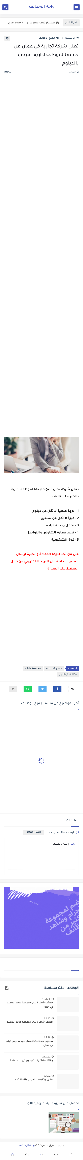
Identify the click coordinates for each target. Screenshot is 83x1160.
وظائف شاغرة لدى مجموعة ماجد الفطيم (30, 1022)
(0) (6, 72)
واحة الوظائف (41, 7)
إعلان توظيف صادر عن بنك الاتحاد (34, 1080)
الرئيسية (70, 38)
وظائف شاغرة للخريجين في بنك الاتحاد (31, 1060)
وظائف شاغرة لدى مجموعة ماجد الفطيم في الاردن (30, 1005)
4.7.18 (47, 1037)
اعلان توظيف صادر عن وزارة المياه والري (31, 23)
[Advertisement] (41, 253)
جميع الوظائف (46, 38)
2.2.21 (47, 1018)
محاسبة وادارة (33, 668)
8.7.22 (47, 1076)
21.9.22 (46, 1056)
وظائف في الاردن (68, 674)
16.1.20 (46, 999)
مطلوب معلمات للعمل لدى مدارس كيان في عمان (30, 1043)
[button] (57, 689)
